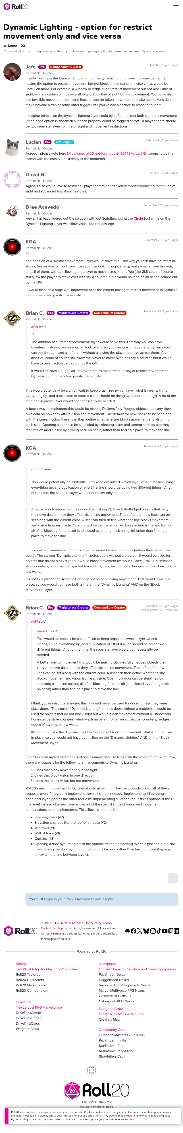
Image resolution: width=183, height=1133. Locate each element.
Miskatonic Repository (116, 1051)
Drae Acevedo (42, 207)
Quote (47, 73)
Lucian (34, 142)
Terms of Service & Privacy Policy (81, 923)
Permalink (33, 73)
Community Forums (17, 51)
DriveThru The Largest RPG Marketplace (39, 1004)
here (131, 1119)
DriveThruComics (29, 1012)
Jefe (31, 67)
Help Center (64, 928)
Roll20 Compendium (32, 990)
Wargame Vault (27, 1028)
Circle (138, 218)
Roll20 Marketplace (31, 985)
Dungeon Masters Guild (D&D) (122, 1035)
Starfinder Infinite (112, 1045)
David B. (36, 174)
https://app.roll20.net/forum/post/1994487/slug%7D (107, 153)
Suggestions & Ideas (50, 51)
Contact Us (48, 928)
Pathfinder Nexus (112, 974)
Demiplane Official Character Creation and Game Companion (137, 966)
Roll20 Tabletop (28, 974)
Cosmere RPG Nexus (115, 995)
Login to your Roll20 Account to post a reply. (79, 899)
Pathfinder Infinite (112, 1040)
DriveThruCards (28, 1023)
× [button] (178, 1112)
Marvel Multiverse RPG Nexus (122, 990)
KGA (31, 241)
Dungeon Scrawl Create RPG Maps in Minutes (121, 1011)
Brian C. (36, 313)
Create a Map (109, 1019)
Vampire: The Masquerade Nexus (124, 985)
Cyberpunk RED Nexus (116, 1001)
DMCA (107, 923)
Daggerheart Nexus (114, 979)
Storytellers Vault (112, 1056)
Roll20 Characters (30, 979)
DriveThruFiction (29, 1018)
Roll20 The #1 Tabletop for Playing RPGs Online (47, 966)
